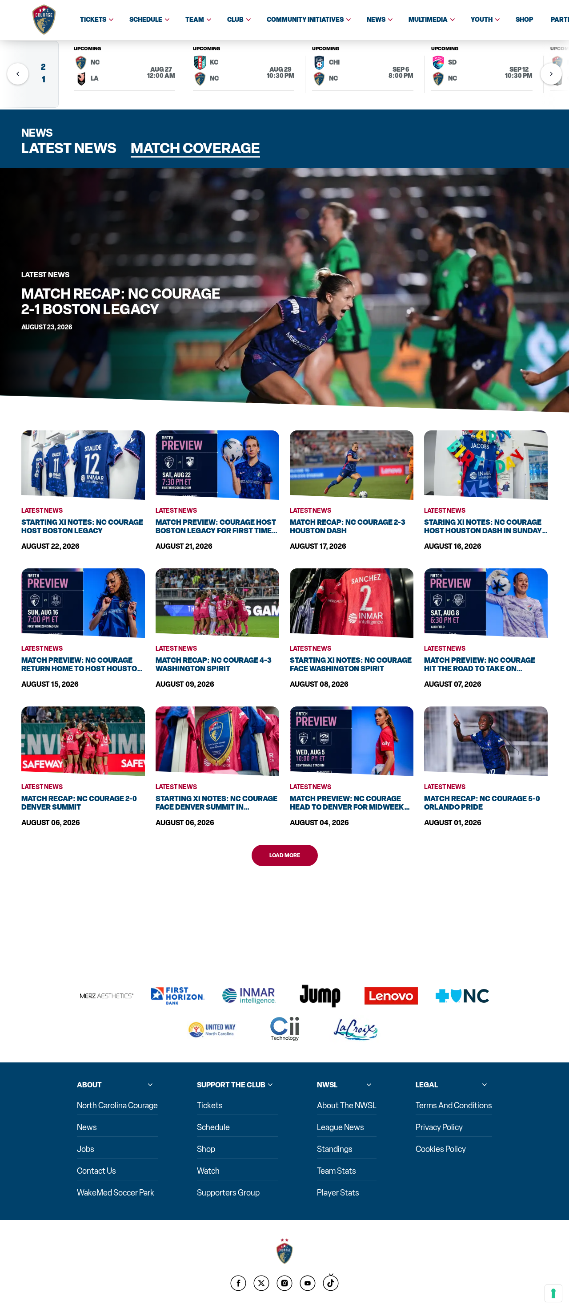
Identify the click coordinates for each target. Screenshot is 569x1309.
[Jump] (320, 996)
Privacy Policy (439, 1127)
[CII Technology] (284, 1029)
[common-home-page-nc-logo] (284, 1251)
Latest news (68, 148)
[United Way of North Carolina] (213, 1030)
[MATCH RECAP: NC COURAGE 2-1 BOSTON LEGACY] (284, 290)
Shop (524, 20)
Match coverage (195, 149)
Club (235, 20)
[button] (551, 74)
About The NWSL (347, 1105)
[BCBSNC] (462, 995)
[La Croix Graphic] (355, 1030)
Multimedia (428, 20)
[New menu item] (261, 1283)
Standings (335, 1149)
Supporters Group (228, 1193)
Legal (427, 1085)
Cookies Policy (441, 1149)
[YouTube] (308, 1283)
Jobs (85, 1149)
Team (194, 20)
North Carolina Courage (117, 1105)
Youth (482, 20)
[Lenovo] (391, 995)
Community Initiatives (305, 20)
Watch (208, 1171)
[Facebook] (238, 1283)
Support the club (231, 1085)
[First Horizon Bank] (177, 996)
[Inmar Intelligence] (249, 996)
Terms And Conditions (454, 1105)
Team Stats (336, 1171)
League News (340, 1127)
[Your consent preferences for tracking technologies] (553, 1293)
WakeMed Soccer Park (115, 1193)
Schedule (145, 20)
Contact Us (96, 1171)
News (376, 20)
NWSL (327, 1085)
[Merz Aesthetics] (106, 995)
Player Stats (338, 1193)
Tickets (93, 20)
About (89, 1085)
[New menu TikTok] (331, 1283)
